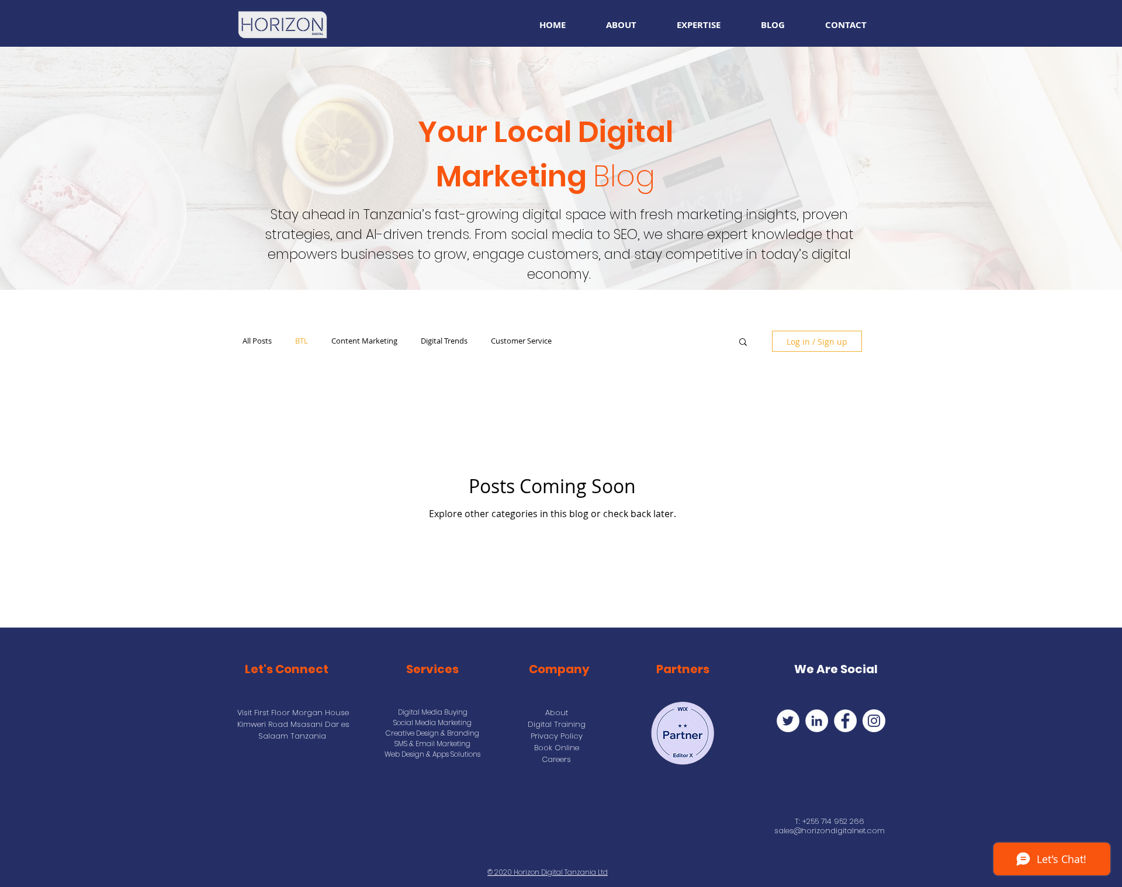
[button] (743, 343)
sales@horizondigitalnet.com (829, 830)
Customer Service (521, 341)
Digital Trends (444, 341)
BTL (301, 341)
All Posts (257, 341)
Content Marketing (364, 341)
